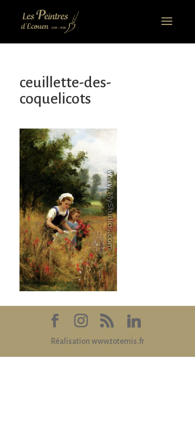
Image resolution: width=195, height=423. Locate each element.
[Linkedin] (134, 321)
